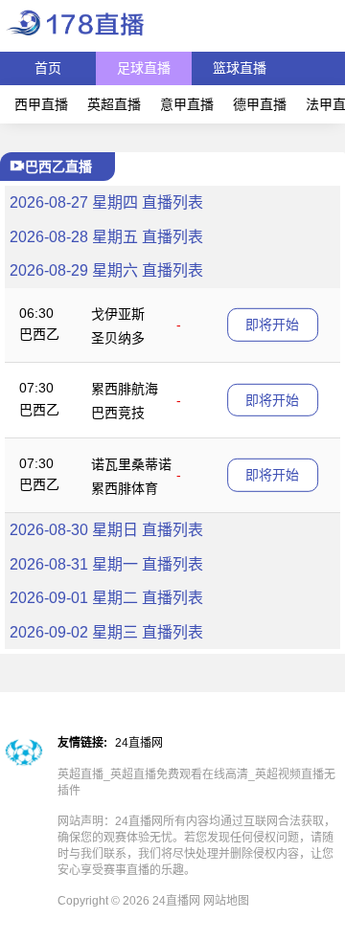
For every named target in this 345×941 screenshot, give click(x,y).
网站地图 (226, 900)
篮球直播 (239, 68)
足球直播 (144, 68)
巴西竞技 (118, 412)
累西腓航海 (124, 388)
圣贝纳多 (118, 338)
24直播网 (139, 743)
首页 (47, 68)
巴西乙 (39, 334)
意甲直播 (187, 104)
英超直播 (114, 104)
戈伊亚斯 (118, 314)
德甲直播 (260, 104)
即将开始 (272, 324)
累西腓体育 (124, 488)
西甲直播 (41, 104)
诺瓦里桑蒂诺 (131, 464)
